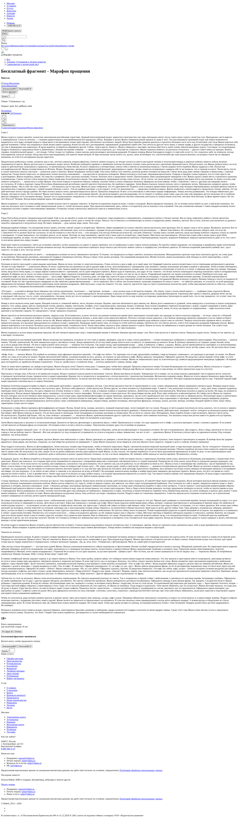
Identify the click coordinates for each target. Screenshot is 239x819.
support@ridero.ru (26, 758)
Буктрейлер (12, 666)
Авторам (11, 13)
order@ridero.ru (34, 763)
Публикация (12, 676)
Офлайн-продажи (15, 658)
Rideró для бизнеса (15, 678)
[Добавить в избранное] (4, 117)
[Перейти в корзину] (6, 50)
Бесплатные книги (15, 724)
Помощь (11, 23)
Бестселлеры (27, 46)
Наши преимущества (16, 700)
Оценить (17, 113)
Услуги (10, 8)
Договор (11, 705)
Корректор (12, 668)
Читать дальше (8, 784)
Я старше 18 (7, 632)
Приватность (13, 698)
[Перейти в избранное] (2, 50)
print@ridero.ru (28, 761)
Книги (10, 693)
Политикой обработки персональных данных (141, 770)
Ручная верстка (14, 663)
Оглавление (21, 128)
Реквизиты (12, 703)
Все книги (6, 46)
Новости (11, 16)
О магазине (12, 690)
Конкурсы (11, 11)
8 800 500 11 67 (8, 749)
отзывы (12, 128)
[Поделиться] (4, 121)
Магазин (11, 3)
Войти (4, 34)
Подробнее (6, 111)
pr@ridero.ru (16, 765)
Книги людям (67, 46)
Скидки (48, 46)
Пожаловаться (8, 125)
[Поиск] (3, 40)
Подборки (56, 46)
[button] (119, 40)
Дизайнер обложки (16, 671)
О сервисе (11, 6)
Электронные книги (16, 717)
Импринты (16, 46)
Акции (10, 18)
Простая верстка (14, 661)
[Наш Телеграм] (8, 811)
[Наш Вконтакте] (8, 808)
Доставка (11, 732)
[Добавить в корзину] (12, 95)
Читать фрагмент (9, 92)
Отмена (18, 632)
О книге (5, 128)
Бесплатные (38, 46)
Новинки (11, 722)
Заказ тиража (13, 673)
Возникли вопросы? (16, 695)
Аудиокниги (12, 719)
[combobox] (119, 36)
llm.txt (9, 708)
